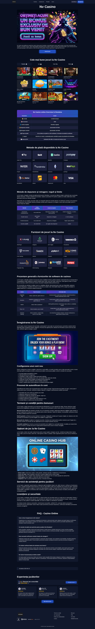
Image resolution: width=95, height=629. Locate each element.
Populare (23, 64)
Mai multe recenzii (47, 601)
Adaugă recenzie (71, 582)
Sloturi (69, 64)
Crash (54, 64)
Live (39, 64)
